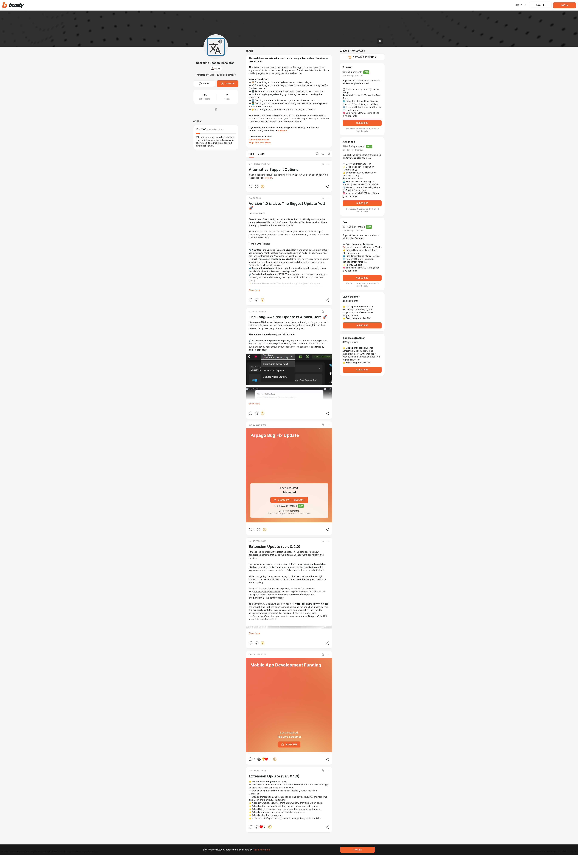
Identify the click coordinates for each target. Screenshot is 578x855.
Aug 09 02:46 (255, 198)
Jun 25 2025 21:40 (257, 425)
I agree (358, 850)
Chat (206, 83)
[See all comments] (250, 186)
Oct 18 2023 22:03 (257, 654)
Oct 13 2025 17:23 (257, 164)
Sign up (540, 5)
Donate (229, 83)
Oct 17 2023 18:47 (257, 770)
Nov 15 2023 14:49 (257, 541)
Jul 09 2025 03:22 (257, 311)
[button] (13, 5)
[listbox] (519, 4)
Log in (564, 5)
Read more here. (262, 850)
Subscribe (362, 123)
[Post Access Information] (322, 163)
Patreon (268, 178)
